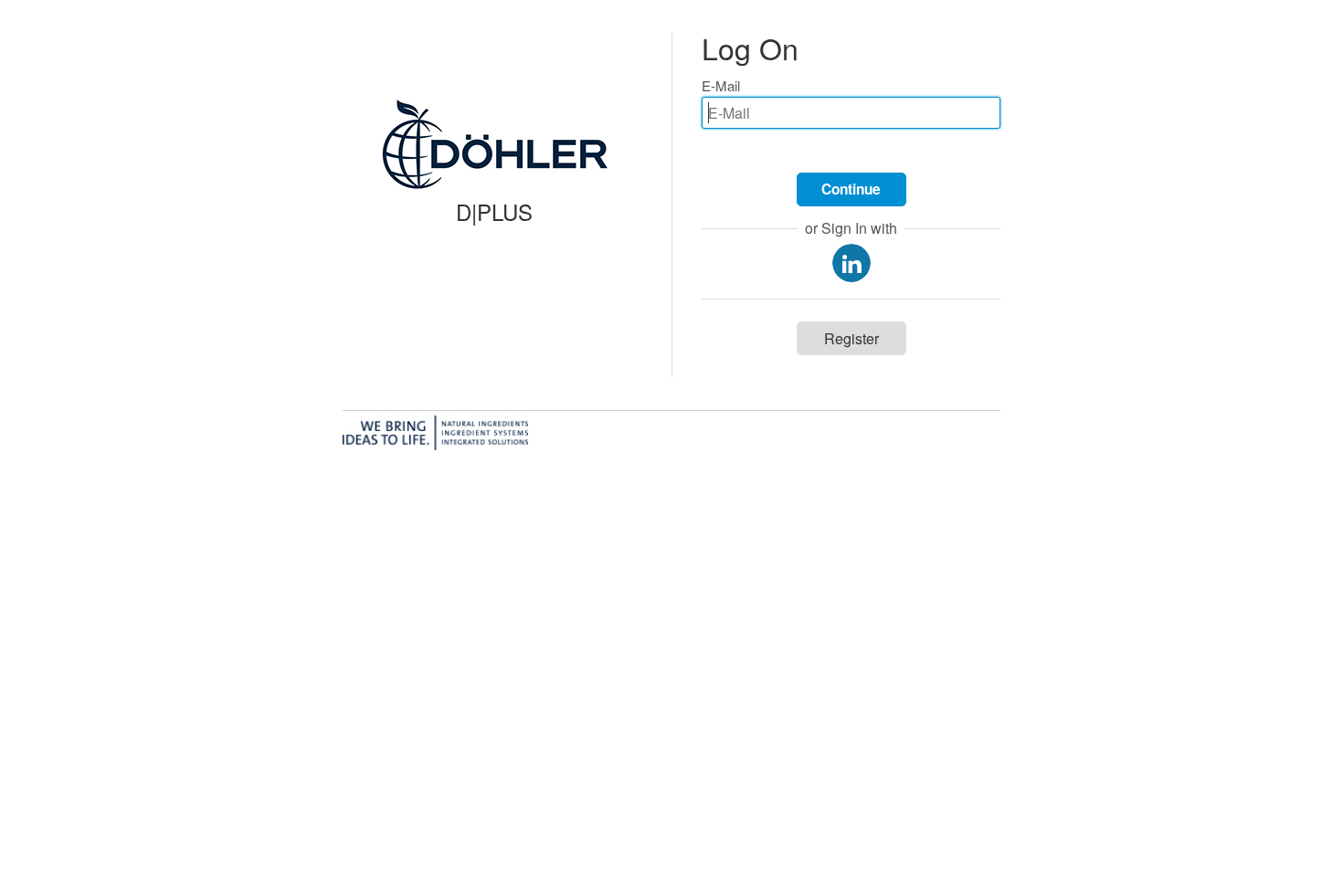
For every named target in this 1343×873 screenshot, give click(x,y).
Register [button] (851, 338)
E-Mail (721, 85)
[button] (851, 189)
